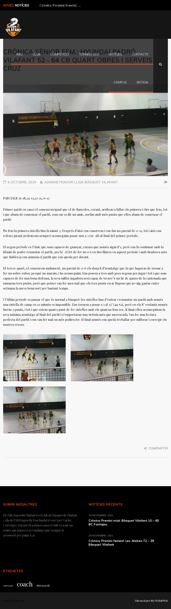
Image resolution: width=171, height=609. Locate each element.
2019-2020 (8, 585)
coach (25, 583)
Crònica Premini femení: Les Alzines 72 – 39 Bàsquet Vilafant (121, 542)
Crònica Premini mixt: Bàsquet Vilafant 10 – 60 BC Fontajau (124, 522)
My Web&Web (159, 600)
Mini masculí (43, 585)
